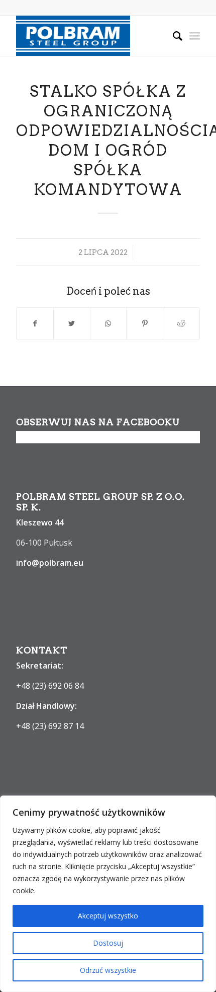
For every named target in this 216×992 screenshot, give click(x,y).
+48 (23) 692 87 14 (50, 726)
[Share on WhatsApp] (108, 323)
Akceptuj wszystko (108, 915)
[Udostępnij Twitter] (72, 323)
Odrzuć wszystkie (108, 970)
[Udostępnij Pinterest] (145, 323)
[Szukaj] (172, 36)
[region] (108, 894)
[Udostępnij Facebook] (35, 323)
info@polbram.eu (49, 562)
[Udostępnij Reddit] (181, 323)
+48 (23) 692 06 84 (50, 685)
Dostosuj (108, 943)
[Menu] (194, 36)
